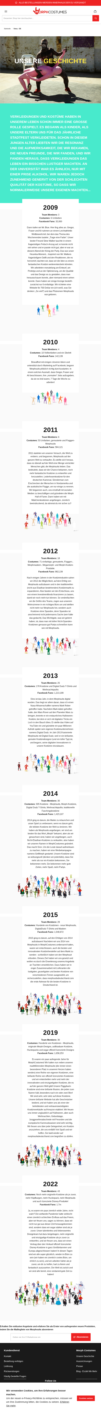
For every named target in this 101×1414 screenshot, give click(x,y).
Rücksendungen (11, 1371)
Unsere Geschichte (85, 1356)
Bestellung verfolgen (13, 1361)
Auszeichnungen (84, 1361)
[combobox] (47, 18)
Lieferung (8, 1366)
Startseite (7, 29)
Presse (79, 1366)
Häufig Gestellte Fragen (15, 1376)
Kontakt (7, 1356)
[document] (50, 1398)
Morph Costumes (86, 1350)
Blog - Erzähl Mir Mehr (86, 1371)
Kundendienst (12, 1350)
